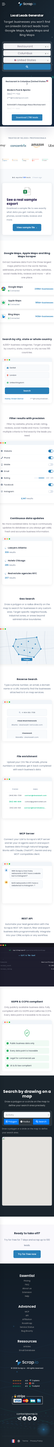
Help (27, 1296)
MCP (27, 1311)
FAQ (27, 1284)
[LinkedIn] (30, 1418)
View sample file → (27, 227)
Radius (26, 1121)
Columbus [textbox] (32, 53)
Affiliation (27, 1319)
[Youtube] (24, 1418)
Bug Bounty (27, 1331)
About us (27, 1288)
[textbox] (27, 60)
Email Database (27, 1350)
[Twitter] (35, 1418)
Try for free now (27, 1254)
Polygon (12, 1121)
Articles (27, 1346)
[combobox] (27, 46)
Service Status (27, 1327)
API (27, 1315)
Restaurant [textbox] (32, 46)
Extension (27, 1292)
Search (42, 1121)
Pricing (27, 1280)
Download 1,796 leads (27, 117)
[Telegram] (19, 1418)
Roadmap (27, 1323)
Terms (25, 1441)
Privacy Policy (36, 1441)
